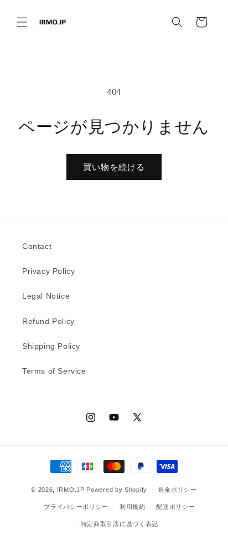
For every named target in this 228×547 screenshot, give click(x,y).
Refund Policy (48, 321)
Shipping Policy (51, 346)
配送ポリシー (175, 506)
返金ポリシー (177, 489)
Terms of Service (54, 371)
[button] (22, 22)
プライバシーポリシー (76, 506)
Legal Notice (46, 295)
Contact (36, 246)
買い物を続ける (114, 167)
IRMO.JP (71, 489)
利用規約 (133, 506)
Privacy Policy (48, 271)
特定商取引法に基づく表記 (119, 524)
